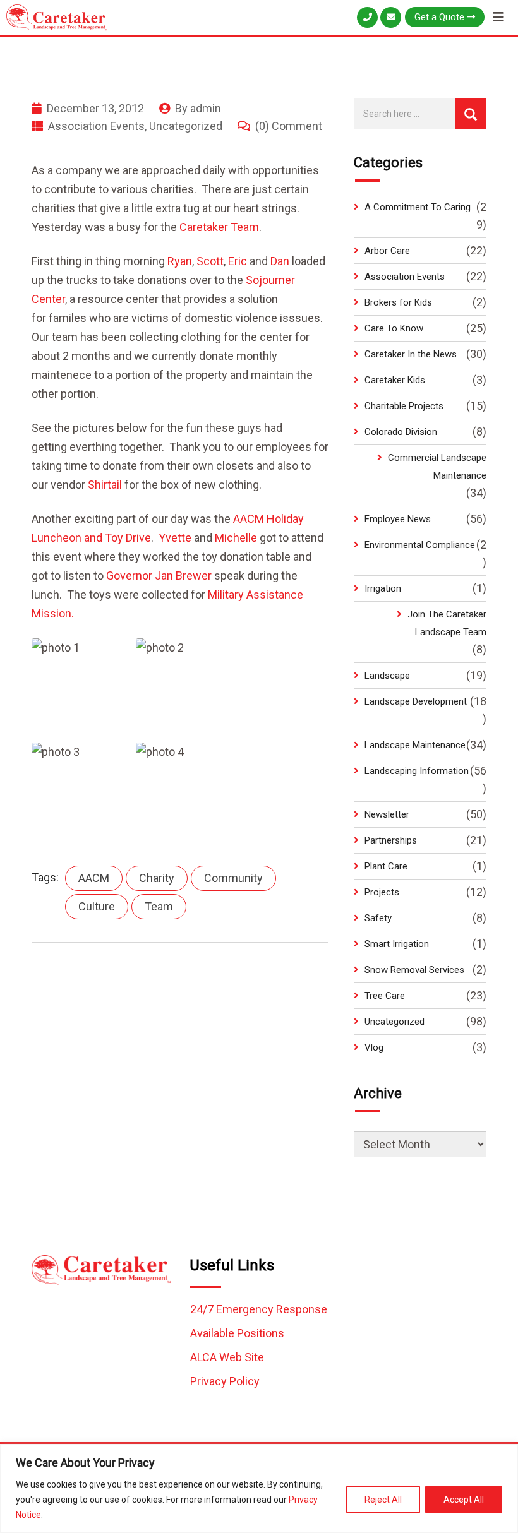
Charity (156, 878)
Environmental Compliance (419, 545)
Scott (210, 261)
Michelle (237, 537)
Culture (96, 906)
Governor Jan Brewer (159, 575)
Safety (378, 918)
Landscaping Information (416, 771)
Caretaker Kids (394, 380)
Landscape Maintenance (415, 745)
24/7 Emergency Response (258, 1309)
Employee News (397, 519)
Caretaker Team (219, 227)
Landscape (387, 675)
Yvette (175, 537)
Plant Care (385, 866)
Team (159, 906)
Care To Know (393, 328)
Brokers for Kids (398, 302)
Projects (381, 892)
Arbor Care (387, 250)
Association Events (96, 126)
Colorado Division (400, 432)
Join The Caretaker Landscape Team (446, 623)
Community (233, 878)
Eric (237, 261)
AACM (93, 878)
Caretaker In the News (410, 354)
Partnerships (390, 840)
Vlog (373, 1047)
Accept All (463, 1499)
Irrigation (382, 588)
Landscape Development (415, 701)
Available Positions (237, 1333)
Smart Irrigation (396, 944)
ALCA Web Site (227, 1357)
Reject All (383, 1499)
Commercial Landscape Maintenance (437, 466)
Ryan (179, 261)
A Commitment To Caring (417, 207)
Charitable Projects (403, 406)
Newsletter (386, 814)
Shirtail (105, 484)
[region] (259, 1488)
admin (205, 108)
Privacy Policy (225, 1381)
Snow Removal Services (414, 969)
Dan (281, 261)
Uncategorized (185, 126)
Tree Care (384, 995)
